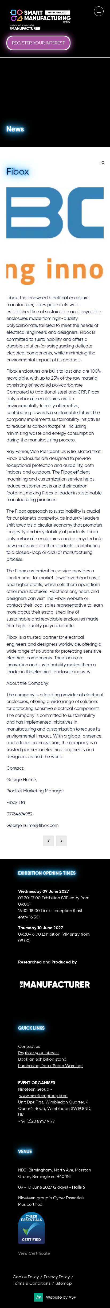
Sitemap (64, 1283)
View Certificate (34, 1253)
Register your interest (38, 1052)
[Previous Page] (48, 841)
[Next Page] (61, 841)
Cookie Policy (26, 1276)
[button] (38, 43)
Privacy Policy (57, 1276)
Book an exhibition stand (42, 1059)
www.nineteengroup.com (43, 1095)
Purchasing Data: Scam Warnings (50, 1065)
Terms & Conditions (31, 1283)
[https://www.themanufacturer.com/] (55, 997)
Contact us (29, 1046)
